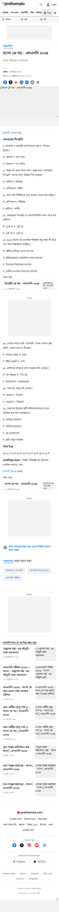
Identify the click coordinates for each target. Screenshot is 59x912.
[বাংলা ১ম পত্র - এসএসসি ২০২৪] (48, 486)
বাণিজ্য (39, 12)
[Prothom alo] (14, 5)
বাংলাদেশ (15, 12)
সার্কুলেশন (35, 874)
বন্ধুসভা (22, 824)
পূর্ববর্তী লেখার (10, 133)
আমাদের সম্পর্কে (8, 874)
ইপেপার (43, 824)
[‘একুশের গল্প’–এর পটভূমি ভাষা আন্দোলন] (45, 654)
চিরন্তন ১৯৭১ (32, 824)
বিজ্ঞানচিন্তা (42, 819)
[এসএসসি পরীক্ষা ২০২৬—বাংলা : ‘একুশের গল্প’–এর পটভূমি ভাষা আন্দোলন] (45, 673)
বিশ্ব (32, 12)
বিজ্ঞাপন (23, 874)
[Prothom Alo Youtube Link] (38, 846)
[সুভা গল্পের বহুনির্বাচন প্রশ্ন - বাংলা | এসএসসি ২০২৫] (45, 752)
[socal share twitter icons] (11, 84)
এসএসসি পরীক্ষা (12, 577)
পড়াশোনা (8, 46)
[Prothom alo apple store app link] (39, 861)
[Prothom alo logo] (29, 813)
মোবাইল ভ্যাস (28, 830)
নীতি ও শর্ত (47, 874)
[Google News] (44, 846)
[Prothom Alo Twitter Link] (23, 846)
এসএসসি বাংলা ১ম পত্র (39, 570)
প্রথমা (51, 824)
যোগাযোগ (20, 879)
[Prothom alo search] (41, 4)
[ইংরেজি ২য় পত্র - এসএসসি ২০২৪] (48, 286)
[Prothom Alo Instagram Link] (30, 846)
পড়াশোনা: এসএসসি (14, 570)
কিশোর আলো (30, 819)
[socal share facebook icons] (5, 84)
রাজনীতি (24, 12)
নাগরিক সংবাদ (16, 819)
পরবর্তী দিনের (10, 471)
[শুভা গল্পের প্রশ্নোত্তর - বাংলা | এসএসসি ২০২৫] (45, 771)
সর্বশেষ (5, 12)
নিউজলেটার (33, 879)
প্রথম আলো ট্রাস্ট (9, 824)
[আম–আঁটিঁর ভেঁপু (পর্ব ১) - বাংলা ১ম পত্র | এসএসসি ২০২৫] (45, 733)
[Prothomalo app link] (19, 861)
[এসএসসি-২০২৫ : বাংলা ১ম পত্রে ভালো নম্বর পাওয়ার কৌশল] (45, 693)
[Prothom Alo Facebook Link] (15, 846)
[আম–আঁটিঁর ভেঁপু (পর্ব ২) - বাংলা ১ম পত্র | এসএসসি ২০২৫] (45, 713)
